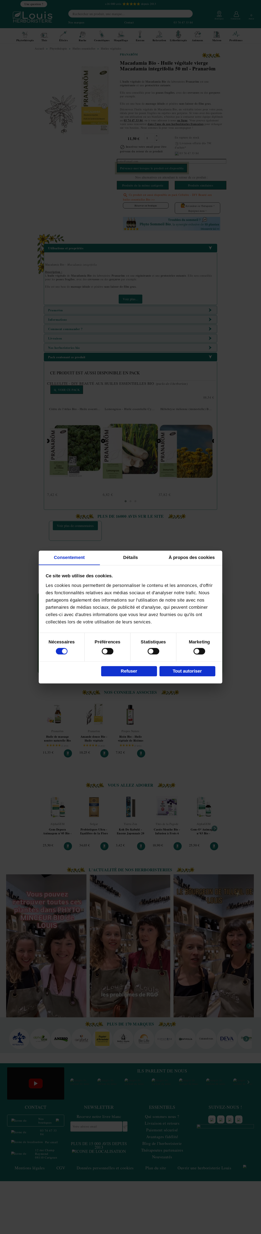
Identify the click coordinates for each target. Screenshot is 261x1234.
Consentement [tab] (69, 557)
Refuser (129, 671)
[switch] (107, 651)
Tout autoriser (187, 671)
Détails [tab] (130, 557)
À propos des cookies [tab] (192, 557)
